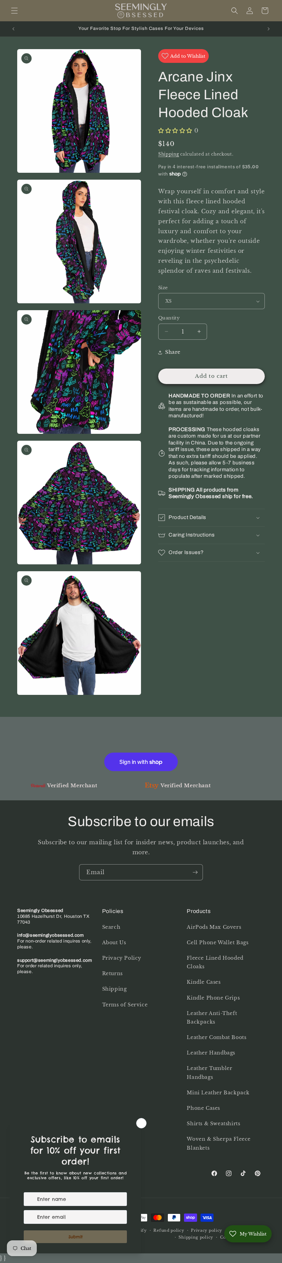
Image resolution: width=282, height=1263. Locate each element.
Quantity (169, 318)
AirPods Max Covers (214, 927)
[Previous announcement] (13, 28)
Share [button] (173, 352)
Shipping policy (195, 1237)
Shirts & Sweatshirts (213, 1123)
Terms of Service (125, 1005)
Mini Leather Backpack (218, 1093)
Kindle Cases (203, 982)
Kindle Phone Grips (213, 998)
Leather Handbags (211, 1053)
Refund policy (168, 1230)
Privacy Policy (121, 958)
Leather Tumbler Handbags (209, 1072)
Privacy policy (206, 1230)
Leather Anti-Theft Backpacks (212, 1017)
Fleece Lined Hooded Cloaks (215, 962)
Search (111, 927)
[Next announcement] (268, 28)
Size (163, 288)
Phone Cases (203, 1108)
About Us (114, 942)
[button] (14, 10)
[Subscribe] (195, 872)
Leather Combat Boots (216, 1037)
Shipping (168, 154)
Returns (112, 973)
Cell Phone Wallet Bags (217, 942)
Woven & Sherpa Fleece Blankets (219, 1143)
